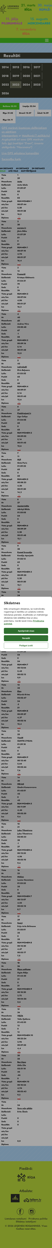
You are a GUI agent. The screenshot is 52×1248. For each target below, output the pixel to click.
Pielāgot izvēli (26, 645)
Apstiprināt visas (26, 631)
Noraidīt (26, 638)
